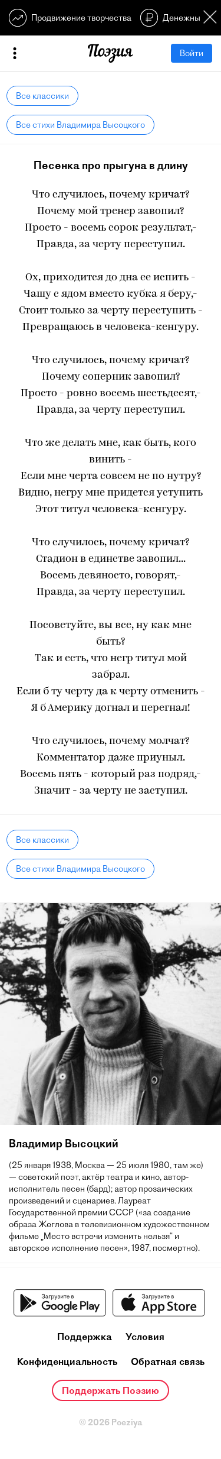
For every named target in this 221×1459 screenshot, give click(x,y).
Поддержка (84, 1336)
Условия (145, 1336)
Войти (191, 53)
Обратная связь (167, 1361)
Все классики (42, 95)
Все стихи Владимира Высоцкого (80, 124)
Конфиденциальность (67, 1361)
